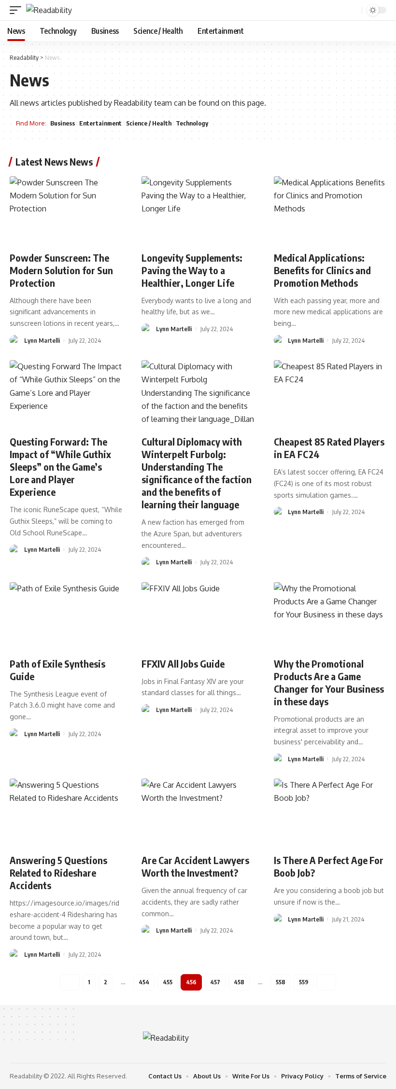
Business (62, 123)
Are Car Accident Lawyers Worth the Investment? (195, 866)
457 (215, 982)
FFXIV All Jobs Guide (183, 663)
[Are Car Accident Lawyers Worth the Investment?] (197, 812)
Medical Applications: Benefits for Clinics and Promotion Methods (322, 270)
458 (239, 982)
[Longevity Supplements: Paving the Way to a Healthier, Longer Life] (197, 210)
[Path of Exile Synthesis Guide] (66, 616)
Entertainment (100, 123)
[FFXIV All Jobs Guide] (197, 616)
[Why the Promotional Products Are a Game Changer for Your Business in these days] (330, 616)
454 (144, 982)
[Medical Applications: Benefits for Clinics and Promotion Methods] (330, 210)
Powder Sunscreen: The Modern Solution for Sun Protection (61, 270)
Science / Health (148, 123)
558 (280, 982)
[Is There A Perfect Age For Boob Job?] (330, 812)
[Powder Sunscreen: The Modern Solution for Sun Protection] (66, 210)
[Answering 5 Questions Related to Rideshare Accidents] (66, 812)
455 (167, 982)
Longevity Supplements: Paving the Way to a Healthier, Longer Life (191, 270)
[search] (353, 10)
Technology (192, 123)
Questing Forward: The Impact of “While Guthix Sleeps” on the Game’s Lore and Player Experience (60, 466)
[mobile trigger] (18, 10)
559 (303, 982)
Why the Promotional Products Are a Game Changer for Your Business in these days (329, 682)
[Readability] (49, 10)
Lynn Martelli (42, 340)
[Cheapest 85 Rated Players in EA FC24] (330, 394)
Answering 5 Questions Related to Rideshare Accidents (58, 872)
